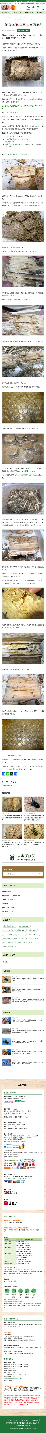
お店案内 (35, 1420)
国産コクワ (33, 930)
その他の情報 (9, 891)
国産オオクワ (8, 786)
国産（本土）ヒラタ (10, 926)
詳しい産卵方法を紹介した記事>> (15, 154)
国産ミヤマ (22, 942)
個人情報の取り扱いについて (29, 1423)
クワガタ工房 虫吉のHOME (8, 17)
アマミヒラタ (34, 942)
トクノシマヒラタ (9, 942)
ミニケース (38, 126)
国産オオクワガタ (26, 48)
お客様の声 (40, 12)
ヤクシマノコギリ (32, 938)
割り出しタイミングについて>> (14, 112)
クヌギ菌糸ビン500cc (28, 475)
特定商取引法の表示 (23, 1425)
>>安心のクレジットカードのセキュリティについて (18, 1178)
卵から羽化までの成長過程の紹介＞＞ (16, 299)
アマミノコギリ (8, 930)
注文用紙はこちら (21, 1374)
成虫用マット (9, 142)
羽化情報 (8, 911)
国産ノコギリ (21, 930)
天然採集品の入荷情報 (11, 895)
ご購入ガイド (12, 1420)
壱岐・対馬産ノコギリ (10, 946)
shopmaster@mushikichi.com (13, 1378)
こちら (11, 1326)
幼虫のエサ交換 (10, 899)
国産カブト (7, 938)
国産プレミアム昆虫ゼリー (14, 144)
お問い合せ (24, 1420)
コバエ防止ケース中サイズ (14, 137)
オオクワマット (31, 468)
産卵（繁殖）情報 (23, 30)
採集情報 (7, 903)
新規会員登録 (11, 1423)
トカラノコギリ (24, 926)
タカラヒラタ (21, 934)
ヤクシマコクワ (34, 934)
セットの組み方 (8, 934)
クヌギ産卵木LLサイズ (13, 139)
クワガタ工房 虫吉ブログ (22, 17)
